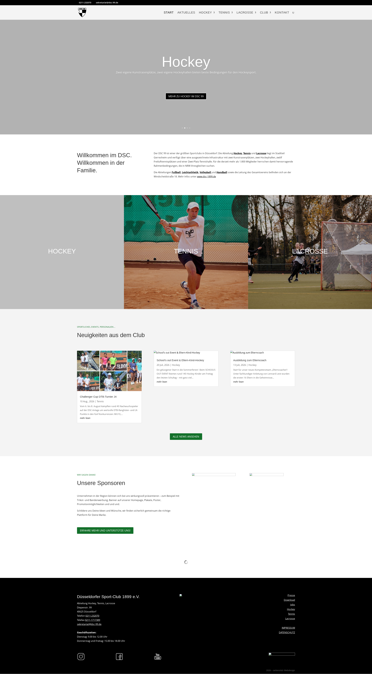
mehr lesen (85, 417)
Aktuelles (186, 12)
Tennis (224, 12)
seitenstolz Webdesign (284, 670)
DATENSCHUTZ (287, 632)
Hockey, (238, 153)
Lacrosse (245, 12)
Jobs (292, 604)
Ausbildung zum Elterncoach (249, 360)
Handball (222, 172)
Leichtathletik (190, 172)
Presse (291, 595)
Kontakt (282, 12)
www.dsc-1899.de (206, 176)
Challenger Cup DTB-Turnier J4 (98, 396)
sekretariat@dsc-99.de (89, 624)
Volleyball (206, 172)
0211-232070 (92, 615)
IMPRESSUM (288, 627)
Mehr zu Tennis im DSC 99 (186, 96)
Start (169, 12)
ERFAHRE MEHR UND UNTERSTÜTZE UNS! (105, 530)
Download (289, 600)
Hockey (205, 12)
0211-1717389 (92, 620)
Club (264, 12)
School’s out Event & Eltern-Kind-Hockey (180, 360)
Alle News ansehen (186, 436)
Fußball (176, 172)
